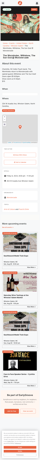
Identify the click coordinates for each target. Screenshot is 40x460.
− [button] (4, 119)
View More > (31, 267)
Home (5, 43)
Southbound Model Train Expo (16, 256)
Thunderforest (17, 142)
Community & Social (9, 233)
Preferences (20, 455)
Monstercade (12, 197)
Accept (20, 447)
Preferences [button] (18, 443)
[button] (3, 3)
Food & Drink (24, 209)
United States (21, 43)
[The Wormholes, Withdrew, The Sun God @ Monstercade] (20, 127)
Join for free (11, 411)
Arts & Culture (9, 209)
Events (12, 43)
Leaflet (9, 142)
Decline (20, 451)
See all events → (7, 227)
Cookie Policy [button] (10, 441)
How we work (28, 411)
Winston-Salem (17, 46)
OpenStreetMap (27, 142)
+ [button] (4, 117)
